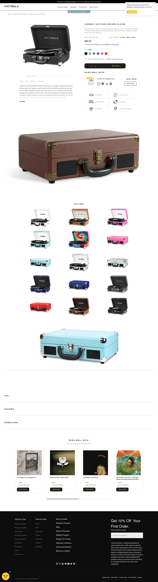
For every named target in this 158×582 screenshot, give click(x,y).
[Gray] (94, 53)
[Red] (106, 53)
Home (9, 14)
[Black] (85, 53)
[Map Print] (106, 83)
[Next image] (72, 76)
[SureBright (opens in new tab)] (108, 59)
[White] (98, 83)
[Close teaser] (10, 572)
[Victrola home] (11, 6)
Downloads (40, 81)
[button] (6, 576)
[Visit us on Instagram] (57, 564)
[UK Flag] (110, 83)
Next (79, 494)
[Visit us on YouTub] (65, 564)
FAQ (27, 81)
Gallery (21, 81)
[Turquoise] (90, 53)
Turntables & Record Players (20, 14)
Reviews (33, 81)
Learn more (132, 12)
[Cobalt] (98, 53)
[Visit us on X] (71, 564)
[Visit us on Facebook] (60, 564)
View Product (24, 485)
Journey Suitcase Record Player (37, 14)
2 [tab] (95, 499)
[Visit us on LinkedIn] (63, 564)
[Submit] (141, 535)
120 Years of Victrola (70, 1)
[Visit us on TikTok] (68, 564)
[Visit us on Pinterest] (74, 564)
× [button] (154, 4)
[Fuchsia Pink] (102, 53)
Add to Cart (130, 83)
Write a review (131, 37)
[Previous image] (21, 76)
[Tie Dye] (102, 83)
